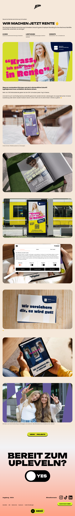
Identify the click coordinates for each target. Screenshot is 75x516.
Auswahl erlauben (37, 269)
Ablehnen (23, 269)
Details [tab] (37, 249)
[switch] (31, 265)
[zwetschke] (37, 9)
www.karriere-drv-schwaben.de (57, 35)
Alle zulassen (52, 269)
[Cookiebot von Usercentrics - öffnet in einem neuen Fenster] (54, 246)
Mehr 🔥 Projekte (37, 434)
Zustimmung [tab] (22, 249)
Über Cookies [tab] (52, 249)
